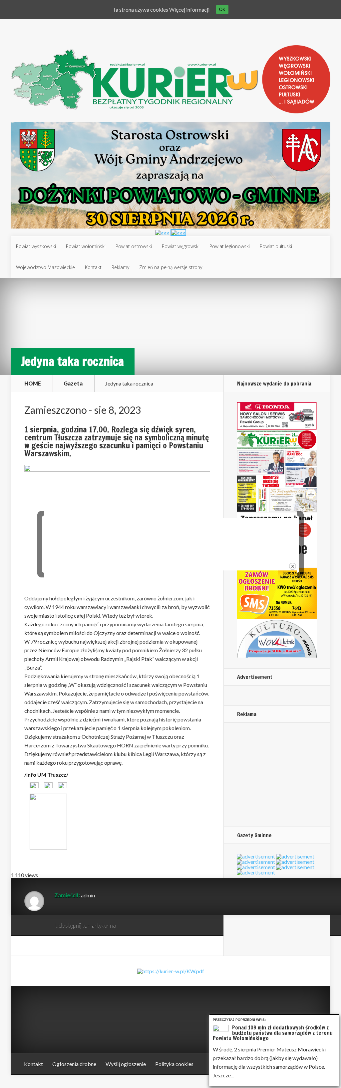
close (292, 566)
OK (222, 9)
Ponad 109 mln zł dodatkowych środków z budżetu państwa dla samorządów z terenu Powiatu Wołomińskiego (273, 1033)
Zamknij (335, 1018)
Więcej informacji (189, 9)
